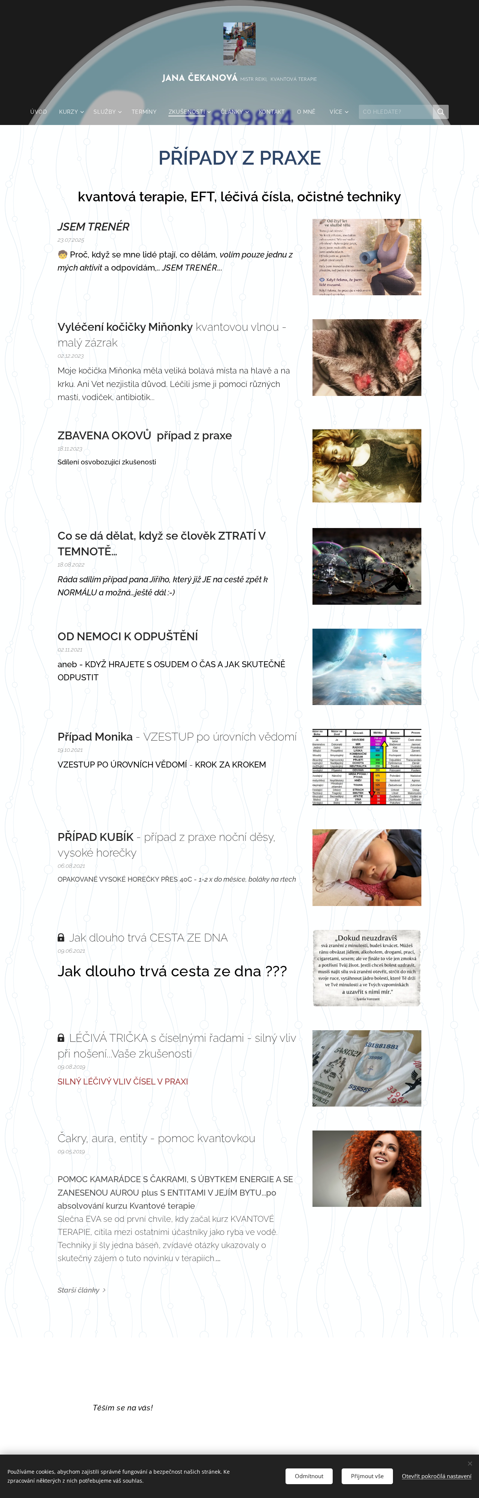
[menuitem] (41, 112)
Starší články (79, 1290)
